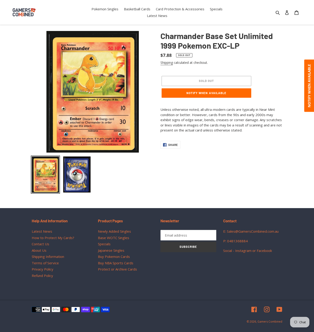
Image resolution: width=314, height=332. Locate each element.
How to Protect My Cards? (53, 237)
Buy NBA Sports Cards (115, 263)
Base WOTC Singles (113, 237)
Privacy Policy (42, 269)
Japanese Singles (111, 250)
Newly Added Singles (114, 231)
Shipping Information (48, 256)
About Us (39, 250)
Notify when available (206, 93)
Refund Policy (42, 275)
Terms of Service (45, 263)
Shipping (166, 62)
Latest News (42, 231)
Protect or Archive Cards (117, 269)
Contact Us (40, 244)
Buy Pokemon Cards (114, 256)
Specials (104, 244)
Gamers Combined (269, 322)
